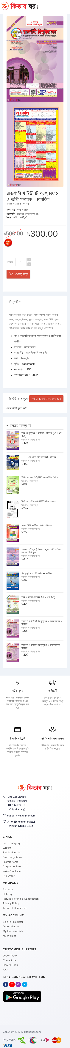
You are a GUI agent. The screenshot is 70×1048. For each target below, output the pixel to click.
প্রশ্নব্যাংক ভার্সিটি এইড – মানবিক (36, 573)
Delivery (7, 894)
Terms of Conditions (14, 908)
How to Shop (10, 964)
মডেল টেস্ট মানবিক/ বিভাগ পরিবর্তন (36, 525)
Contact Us (9, 960)
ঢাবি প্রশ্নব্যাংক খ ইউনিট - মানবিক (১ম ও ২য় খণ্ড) (41, 434)
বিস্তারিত (15, 302)
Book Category (11, 843)
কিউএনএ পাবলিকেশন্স (29, 481)
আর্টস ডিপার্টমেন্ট (20, 217)
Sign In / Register (13, 921)
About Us (8, 889)
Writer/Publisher (12, 871)
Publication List (12, 852)
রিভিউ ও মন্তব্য (19, 398)
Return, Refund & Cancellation (21, 898)
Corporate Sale (12, 866)
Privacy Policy (11, 903)
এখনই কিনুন (20, 274)
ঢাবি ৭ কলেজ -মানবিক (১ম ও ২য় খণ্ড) (38, 597)
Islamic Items (10, 861)
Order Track (10, 955)
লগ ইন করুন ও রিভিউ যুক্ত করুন (46, 398)
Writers (7, 847)
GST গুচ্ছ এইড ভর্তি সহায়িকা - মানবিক (38, 457)
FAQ (5, 969)
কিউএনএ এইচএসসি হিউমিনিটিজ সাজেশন (38, 501)
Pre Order (9, 875)
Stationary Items (12, 857)
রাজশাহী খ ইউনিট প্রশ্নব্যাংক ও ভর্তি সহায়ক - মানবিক (41, 646)
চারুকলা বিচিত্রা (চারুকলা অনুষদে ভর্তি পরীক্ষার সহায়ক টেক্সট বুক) (41, 550)
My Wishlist (9, 935)
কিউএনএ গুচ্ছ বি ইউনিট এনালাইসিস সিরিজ (39, 477)
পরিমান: (10, 262)
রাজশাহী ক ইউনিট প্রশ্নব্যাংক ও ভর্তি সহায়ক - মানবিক (41, 622)
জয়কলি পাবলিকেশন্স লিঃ (27, 213)
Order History (11, 926)
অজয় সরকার (22, 209)
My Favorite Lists (13, 931)
